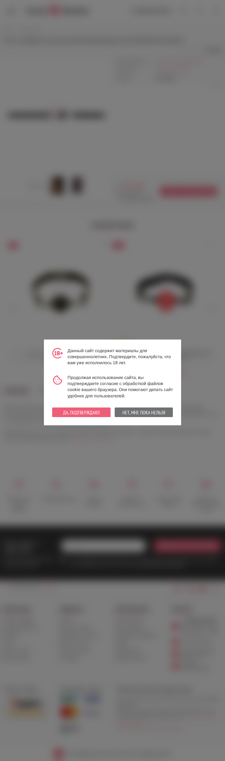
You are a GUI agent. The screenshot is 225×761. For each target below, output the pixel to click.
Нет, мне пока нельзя (143, 412)
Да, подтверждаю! (81, 412)
